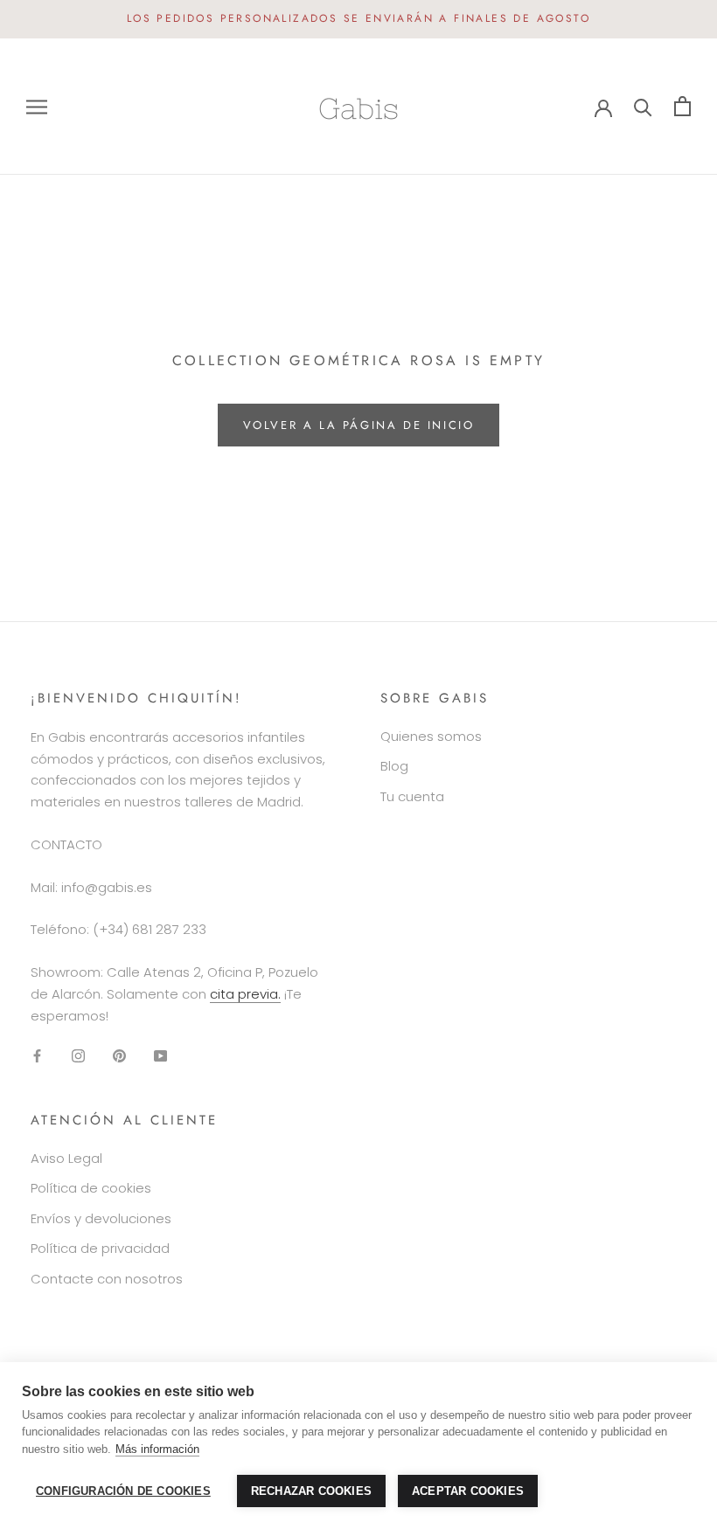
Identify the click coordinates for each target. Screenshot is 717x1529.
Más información (157, 1449)
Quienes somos (431, 736)
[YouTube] (160, 1055)
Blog (394, 766)
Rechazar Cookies (311, 1491)
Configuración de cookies (123, 1491)
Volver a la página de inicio (359, 425)
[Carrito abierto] (682, 106)
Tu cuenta (412, 796)
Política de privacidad (100, 1248)
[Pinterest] (119, 1055)
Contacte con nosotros (107, 1279)
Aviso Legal (66, 1158)
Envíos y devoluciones (101, 1218)
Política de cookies (91, 1188)
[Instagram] (78, 1055)
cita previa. (245, 994)
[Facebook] (37, 1055)
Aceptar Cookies (468, 1491)
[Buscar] (643, 106)
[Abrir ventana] (36, 106)
